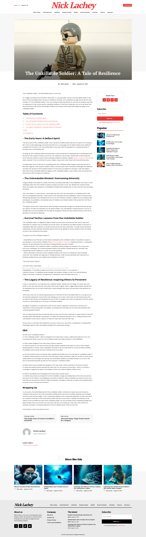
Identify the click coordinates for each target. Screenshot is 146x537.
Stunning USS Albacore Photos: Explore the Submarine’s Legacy (113, 150)
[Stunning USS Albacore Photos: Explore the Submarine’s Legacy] (101, 150)
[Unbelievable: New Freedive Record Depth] (101, 142)
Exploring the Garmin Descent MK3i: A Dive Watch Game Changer (114, 157)
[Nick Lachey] (27, 432)
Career (73, 68)
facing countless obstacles (81, 158)
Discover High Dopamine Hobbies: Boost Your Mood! (114, 164)
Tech (69, 528)
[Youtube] (30, 526)
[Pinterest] (112, 100)
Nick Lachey (65, 84)
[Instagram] (20, 526)
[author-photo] (15, 489)
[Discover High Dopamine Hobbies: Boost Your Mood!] (101, 164)
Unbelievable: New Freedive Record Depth (56, 487)
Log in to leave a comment (30, 445)
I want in (109, 118)
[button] (25, 5)
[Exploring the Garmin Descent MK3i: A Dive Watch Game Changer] (101, 157)
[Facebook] (104, 100)
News (69, 517)
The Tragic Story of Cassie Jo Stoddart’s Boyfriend (39, 419)
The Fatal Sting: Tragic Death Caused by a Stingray (75, 419)
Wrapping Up (28, 133)
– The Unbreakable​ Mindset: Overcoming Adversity (40, 121)
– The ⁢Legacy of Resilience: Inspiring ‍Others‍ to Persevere (42, 127)
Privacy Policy (116, 122)
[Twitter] (108, 100)
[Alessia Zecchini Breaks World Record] (101, 135)
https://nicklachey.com (39, 433)
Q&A (25, 130)
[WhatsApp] (116, 100)
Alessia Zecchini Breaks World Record (113, 135)
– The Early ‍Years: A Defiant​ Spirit (35, 118)
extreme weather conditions (61, 242)
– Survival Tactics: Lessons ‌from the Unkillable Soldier (42, 124)
